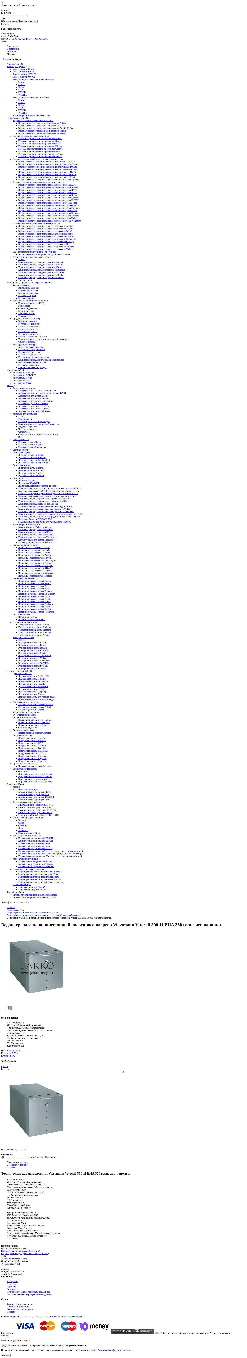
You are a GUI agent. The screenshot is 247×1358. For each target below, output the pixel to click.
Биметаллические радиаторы (27, 802)
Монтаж (11, 54)
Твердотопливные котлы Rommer (34, 632)
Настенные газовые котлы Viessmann (36, 612)
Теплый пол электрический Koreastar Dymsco (35, 895)
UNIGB (22, 92)
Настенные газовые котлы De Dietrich (36, 594)
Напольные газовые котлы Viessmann (36, 573)
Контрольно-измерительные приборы (31, 300)
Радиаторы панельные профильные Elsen (38, 874)
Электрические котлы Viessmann (34, 660)
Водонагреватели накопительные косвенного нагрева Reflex (47, 210)
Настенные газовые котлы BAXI (34, 586)
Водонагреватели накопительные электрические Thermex (46, 246)
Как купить (12, 1281)
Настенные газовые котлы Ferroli (34, 599)
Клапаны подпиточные (29, 334)
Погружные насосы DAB (30, 743)
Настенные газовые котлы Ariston (34, 583)
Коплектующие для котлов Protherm (35, 540)
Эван (20, 437)
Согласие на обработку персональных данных (29, 1294)
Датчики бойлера (21, 450)
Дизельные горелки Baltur (31, 455)
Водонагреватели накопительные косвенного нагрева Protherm (49, 208)
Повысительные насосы (24, 730)
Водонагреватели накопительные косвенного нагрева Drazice (48, 197)
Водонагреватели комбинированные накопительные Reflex (47, 174)
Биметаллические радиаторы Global (35, 805)
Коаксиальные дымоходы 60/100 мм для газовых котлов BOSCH (49, 488)
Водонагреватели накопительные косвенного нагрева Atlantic (48, 187)
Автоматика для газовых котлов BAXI (37, 390)
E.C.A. (21, 640)
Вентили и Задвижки (28, 288)
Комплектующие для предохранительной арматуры (43, 339)
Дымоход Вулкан (26, 480)
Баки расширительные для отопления (31, 97)
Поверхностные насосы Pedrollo (34, 722)
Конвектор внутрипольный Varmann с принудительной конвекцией (51, 853)
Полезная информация (18, 1306)
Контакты (11, 51)
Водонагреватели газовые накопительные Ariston (42, 123)
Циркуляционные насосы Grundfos (35, 776)
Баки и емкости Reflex (23, 71)
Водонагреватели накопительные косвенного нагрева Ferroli (47, 203)
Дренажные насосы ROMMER (33, 686)
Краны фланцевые (27, 295)
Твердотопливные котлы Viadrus (34, 635)
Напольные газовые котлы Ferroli (34, 558)
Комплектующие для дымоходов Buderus (38, 504)
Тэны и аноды (25, 280)
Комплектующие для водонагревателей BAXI (40, 264)
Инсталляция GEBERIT (24, 375)
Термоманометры (26, 313)
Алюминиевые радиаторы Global (34, 792)
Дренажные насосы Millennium (33, 681)
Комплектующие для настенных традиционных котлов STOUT (49, 516)
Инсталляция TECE (22, 380)
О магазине (12, 1284)
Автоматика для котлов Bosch (32, 396)
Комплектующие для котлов (26, 524)
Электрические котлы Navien (32, 648)
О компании (13, 49)
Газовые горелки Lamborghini (32, 447)
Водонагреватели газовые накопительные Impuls (42, 131)
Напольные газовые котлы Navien (34, 563)
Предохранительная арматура (27, 318)
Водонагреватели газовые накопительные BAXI (41, 125)
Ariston (21, 259)
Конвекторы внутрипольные (27, 835)
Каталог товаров (13, 59)
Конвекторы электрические (26, 859)
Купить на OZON (9, 1053)
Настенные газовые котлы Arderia (34, 581)
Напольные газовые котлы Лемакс (35, 576)
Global (21, 823)
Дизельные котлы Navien (30, 473)
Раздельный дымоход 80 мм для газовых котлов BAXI (44, 522)
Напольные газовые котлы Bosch (34, 552)
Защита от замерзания (29, 326)
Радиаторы (12, 784)
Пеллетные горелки (28, 617)
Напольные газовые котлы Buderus (35, 555)
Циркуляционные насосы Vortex (34, 779)
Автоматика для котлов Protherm (34, 406)
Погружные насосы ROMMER (33, 751)
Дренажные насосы (22, 673)
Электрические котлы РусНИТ (33, 666)
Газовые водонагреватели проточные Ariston (40, 138)
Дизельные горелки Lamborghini (34, 460)
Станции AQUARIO (28, 727)
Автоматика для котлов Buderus (33, 398)
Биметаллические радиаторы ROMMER (37, 810)
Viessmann (23, 830)
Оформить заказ (9, 21)
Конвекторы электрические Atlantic (35, 861)
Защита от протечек (28, 329)
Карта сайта (7, 1333)
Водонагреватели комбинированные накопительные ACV (46, 161)
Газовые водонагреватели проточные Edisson (40, 146)
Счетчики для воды (27, 308)
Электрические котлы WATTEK (33, 663)
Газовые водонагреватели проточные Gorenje (40, 149)
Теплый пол (13, 892)
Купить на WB (8, 1056)
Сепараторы (24, 432)
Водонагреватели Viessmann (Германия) (20, 1251)
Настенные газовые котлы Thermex (35, 606)
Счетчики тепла (26, 311)
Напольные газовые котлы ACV (34, 547)
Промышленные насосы (24, 763)
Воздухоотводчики (27, 321)
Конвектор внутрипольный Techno (35, 848)
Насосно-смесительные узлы (32, 362)
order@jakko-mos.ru (72, 1316)
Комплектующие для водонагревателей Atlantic (41, 262)
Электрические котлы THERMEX (34, 655)
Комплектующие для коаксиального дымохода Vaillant (44, 509)
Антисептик (13, 64)
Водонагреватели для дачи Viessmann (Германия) (25, 1253)
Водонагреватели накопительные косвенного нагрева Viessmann (49, 221)
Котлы (10, 385)
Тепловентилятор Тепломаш (32, 889)
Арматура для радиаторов (30, 347)
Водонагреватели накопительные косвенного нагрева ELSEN (48, 200)
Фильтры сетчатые (27, 342)
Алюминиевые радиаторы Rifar (33, 794)
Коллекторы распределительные (34, 357)
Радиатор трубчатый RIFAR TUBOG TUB (38, 815)
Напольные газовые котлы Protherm (35, 565)
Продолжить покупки (27, 21)
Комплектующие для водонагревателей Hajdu (40, 275)
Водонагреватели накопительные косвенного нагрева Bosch (47, 192)
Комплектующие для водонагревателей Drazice (41, 272)
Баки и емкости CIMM (23, 69)
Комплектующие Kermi (29, 833)
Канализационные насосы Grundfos (35, 704)
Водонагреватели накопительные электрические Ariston (45, 226)
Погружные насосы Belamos (32, 740)
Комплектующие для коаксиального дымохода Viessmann (46, 511)
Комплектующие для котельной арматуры (38, 424)
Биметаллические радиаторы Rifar (35, 807)
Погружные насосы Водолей (32, 758)
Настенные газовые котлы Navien (34, 601)
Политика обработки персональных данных (28, 1292)
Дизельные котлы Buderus (31, 468)
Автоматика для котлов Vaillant (33, 408)
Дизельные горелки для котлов (33, 462)
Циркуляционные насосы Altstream (35, 774)
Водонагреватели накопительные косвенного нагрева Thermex (48, 179)
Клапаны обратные (27, 331)
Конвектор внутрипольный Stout (34, 843)
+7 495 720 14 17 (23, 39)
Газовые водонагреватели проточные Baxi (39, 141)
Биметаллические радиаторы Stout (35, 812)
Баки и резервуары (16, 66)
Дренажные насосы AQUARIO (33, 676)
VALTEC (22, 95)
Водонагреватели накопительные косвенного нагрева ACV (47, 185)
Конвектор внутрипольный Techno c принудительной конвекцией (50, 851)
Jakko (3, 41)
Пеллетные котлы (21, 614)
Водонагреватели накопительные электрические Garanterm (47, 239)
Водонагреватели (15, 118)
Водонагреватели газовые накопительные (33, 120)
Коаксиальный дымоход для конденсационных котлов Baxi (47, 496)
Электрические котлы (23, 637)
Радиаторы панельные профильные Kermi (38, 877)
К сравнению (13, 1050)
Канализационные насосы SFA (33, 709)
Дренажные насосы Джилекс (32, 694)
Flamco (21, 84)
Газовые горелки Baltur (29, 442)
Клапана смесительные (29, 352)
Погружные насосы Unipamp (32, 756)
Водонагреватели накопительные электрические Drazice (45, 234)
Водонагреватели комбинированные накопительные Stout (46, 177)
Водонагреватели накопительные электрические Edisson (45, 236)
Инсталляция (13, 370)
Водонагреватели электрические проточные (34, 252)
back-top (5, 1335)
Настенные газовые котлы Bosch (34, 588)
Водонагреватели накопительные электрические (36, 223)
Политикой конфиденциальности (114, 1350)
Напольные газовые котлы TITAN (35, 568)
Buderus (22, 820)
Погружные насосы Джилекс (32, 761)
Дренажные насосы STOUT (31, 689)
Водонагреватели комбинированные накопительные (38, 159)
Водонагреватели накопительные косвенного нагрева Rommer (48, 213)
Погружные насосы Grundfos (32, 745)
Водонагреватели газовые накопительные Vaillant (42, 133)
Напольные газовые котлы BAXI (34, 550)
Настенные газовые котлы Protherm (35, 604)
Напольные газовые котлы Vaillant (35, 570)
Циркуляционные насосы (25, 769)
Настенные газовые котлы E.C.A (34, 596)
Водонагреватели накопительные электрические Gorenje (46, 241)
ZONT (21, 416)
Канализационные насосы (25, 702)
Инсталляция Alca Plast (24, 372)
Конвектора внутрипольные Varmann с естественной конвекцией (50, 856)
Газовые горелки (21, 439)
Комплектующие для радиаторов (29, 817)
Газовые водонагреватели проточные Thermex (40, 154)
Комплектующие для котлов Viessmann (37, 537)
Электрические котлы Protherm (33, 650)
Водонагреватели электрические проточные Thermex (44, 254)
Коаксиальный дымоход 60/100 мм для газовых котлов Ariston (48, 491)
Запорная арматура (22, 285)
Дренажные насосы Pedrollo (31, 684)
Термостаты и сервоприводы (32, 367)
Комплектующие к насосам (26, 712)
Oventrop (22, 825)
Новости (11, 1312)
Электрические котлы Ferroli (32, 645)
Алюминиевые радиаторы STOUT (35, 799)
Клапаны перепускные (29, 354)
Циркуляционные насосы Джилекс (35, 781)
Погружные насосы (22, 735)
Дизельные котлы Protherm (31, 475)
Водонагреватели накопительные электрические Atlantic (45, 228)
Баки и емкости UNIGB (24, 77)
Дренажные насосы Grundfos (32, 678)
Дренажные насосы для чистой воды (36, 699)
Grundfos (22, 771)
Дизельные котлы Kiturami (31, 470)
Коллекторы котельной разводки (34, 421)
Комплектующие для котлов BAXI (35, 532)
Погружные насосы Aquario (31, 738)
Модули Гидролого (27, 426)
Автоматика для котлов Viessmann (35, 411)
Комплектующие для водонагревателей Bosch (40, 267)
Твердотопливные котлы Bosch (33, 624)
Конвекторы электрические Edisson (35, 864)
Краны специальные (28, 290)
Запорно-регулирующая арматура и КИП (27, 282)
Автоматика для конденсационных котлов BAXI (42, 393)
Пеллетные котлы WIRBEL (31, 619)
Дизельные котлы (21, 465)
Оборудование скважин (24, 715)
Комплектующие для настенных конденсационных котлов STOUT (50, 514)
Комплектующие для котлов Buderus (36, 534)
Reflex (21, 87)
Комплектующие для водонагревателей (32, 257)
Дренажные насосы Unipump (32, 691)
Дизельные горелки (22, 452)
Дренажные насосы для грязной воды (36, 697)
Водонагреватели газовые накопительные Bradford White (46, 128)
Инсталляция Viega (22, 383)
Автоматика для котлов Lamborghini (35, 401)
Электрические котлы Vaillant (32, 658)
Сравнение (50, 1157)
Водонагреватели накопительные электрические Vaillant (45, 249)
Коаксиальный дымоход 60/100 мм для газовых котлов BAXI (48, 493)
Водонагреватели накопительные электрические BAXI (45, 231)
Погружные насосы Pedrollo (32, 748)
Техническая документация (20, 1304)
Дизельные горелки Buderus (32, 457)
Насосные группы (27, 429)
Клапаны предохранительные (32, 336)
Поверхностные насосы (24, 717)
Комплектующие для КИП (31, 303)
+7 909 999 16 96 (40, 39)
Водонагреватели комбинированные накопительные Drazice (47, 167)
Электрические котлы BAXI (32, 642)
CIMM (21, 82)
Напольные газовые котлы (25, 545)
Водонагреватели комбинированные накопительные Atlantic (47, 164)
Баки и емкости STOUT (24, 74)
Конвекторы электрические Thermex (36, 866)
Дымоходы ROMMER (29, 483)
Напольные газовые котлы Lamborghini (37, 560)
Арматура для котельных (25, 414)
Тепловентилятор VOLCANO (32, 887)
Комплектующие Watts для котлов (34, 527)
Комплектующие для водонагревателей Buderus (41, 270)
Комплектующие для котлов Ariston (35, 529)
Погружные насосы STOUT (32, 753)
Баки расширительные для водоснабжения (33, 79)
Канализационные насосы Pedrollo (35, 707)
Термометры (24, 316)
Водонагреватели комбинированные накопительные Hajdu (47, 172)
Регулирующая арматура (24, 344)
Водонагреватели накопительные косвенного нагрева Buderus (48, 195)
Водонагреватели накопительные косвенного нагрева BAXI (47, 190)
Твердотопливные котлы (25, 622)
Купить (4, 1066)
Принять (5, 1355)
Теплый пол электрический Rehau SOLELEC (35, 897)
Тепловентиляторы (22, 884)
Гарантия (11, 1286)
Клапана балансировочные (31, 349)
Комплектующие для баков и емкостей (31, 115)
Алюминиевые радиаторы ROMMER (36, 797)
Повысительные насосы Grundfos (34, 733)
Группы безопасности (29, 324)
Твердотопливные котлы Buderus (34, 627)
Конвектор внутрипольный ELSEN (35, 838)
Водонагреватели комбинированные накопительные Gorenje (47, 169)
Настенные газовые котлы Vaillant (34, 609)
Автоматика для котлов (24, 388)
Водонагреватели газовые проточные (31, 136)
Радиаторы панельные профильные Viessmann (40, 882)
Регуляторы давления (28, 365)
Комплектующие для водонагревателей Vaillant (41, 277)
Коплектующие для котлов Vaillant (35, 542)
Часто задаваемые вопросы (20, 1309)
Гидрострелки (25, 419)
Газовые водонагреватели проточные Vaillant (40, 156)
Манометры (24, 306)
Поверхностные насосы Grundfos (34, 720)
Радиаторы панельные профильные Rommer (39, 879)
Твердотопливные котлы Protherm (34, 630)
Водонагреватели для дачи (14, 1248)
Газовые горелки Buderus (30, 444)
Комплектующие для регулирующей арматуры (41, 360)
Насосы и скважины (17, 671)
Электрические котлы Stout (31, 653)
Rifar (20, 828)
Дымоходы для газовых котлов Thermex (37, 486)
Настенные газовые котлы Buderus (35, 591)
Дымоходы (18, 478)
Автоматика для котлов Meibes (33, 403)
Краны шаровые (26, 298)
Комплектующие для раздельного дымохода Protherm (44, 498)
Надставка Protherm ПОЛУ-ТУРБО (35, 519)
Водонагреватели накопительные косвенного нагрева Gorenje (48, 205)
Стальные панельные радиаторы (28, 869)
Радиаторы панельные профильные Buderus (39, 871)
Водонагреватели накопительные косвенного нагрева (39, 182)
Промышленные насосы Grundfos (34, 766)
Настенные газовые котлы (25, 578)
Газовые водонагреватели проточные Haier (39, 151)
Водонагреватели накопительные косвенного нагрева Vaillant (48, 218)
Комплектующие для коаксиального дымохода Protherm (45, 506)
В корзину (40, 1157)
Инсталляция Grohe (22, 378)
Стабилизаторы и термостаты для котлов (38, 434)
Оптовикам (12, 46)
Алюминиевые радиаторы (25, 789)
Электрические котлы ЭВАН (32, 668)
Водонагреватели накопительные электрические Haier (44, 244)
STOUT (22, 89)
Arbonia (16, 787)
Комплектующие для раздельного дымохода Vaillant (43, 501)
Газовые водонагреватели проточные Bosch (39, 143)
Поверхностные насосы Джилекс (34, 725)
